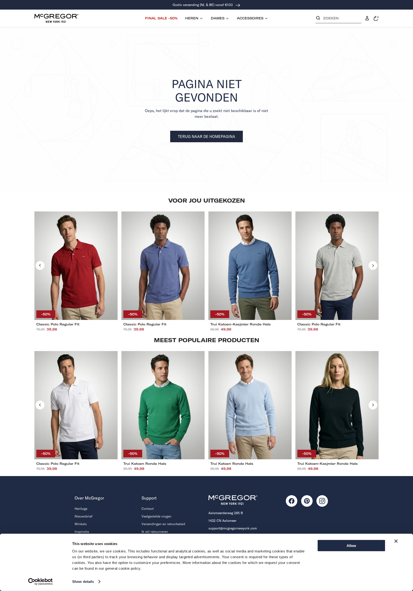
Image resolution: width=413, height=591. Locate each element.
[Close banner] (396, 541)
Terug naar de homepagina (206, 136)
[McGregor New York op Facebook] (291, 501)
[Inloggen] (367, 18)
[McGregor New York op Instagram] (322, 501)
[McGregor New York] (56, 18)
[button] (338, 19)
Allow (351, 546)
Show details (83, 582)
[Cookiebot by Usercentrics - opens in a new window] (40, 581)
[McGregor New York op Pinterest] (307, 501)
